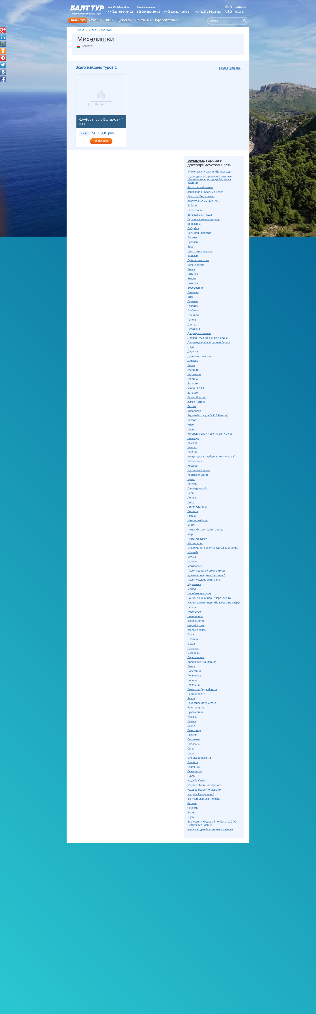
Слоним (192, 735)
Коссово (192, 466)
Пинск (191, 666)
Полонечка (194, 675)
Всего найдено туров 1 (96, 68)
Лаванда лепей (197, 488)
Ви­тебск (192, 274)
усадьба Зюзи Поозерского (204, 785)
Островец (193, 653)
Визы (109, 20)
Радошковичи (196, 694)
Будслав (192, 256)
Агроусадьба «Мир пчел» (203, 201)
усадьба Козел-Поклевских (204, 790)
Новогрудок (194, 612)
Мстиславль (194, 566)
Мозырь (192, 557)
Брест (191, 247)
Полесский (194, 671)
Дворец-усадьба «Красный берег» (208, 342)
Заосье (191, 406)
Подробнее (101, 141)
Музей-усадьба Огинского (203, 580)
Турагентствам (166, 20)
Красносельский (197, 475)
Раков (191, 698)
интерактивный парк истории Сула (209, 434)
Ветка (191, 269)
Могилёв (192, 552)
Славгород (194, 730)
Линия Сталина (197, 507)
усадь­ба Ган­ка (196, 780)
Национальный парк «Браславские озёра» (213, 602)
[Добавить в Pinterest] (3, 58)
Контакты (143, 20)
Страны (95, 20)
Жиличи (192, 370)
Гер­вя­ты (192, 301)
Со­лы (190, 748)
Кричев (192, 484)
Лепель (192, 498)
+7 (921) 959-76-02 (120, 11)
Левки (191, 493)
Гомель (192, 320)
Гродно (191, 324)
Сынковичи (194, 771)
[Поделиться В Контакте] (3, 72)
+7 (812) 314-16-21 (176, 11)
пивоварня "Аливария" (201, 662)
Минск (191, 525)
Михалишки (195, 543)
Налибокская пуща (199, 593)
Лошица (192, 511)
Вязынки (193, 292)
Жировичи (194, 374)
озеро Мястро (195, 621)
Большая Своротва (199, 233)
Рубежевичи (195, 712)
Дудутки (192, 351)
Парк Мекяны (195, 657)
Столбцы (192, 762)
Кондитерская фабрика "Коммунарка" (211, 456)
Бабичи (192, 205)
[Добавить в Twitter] (3, 65)
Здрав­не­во (194, 411)
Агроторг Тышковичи (201, 196)
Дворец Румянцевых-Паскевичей (208, 338)
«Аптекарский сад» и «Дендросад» (209, 171)
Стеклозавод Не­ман (199, 758)
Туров (191, 776)
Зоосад (191, 420)
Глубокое (193, 310)
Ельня (191, 365)
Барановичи (195, 210)
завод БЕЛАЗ (195, 388)
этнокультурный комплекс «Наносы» (210, 829)
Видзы (191, 278)
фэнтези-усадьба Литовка (203, 799)
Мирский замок (197, 539)
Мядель (192, 589)
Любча (191, 516)
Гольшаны (194, 315)
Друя (190, 347)
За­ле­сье (192, 383)
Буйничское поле (198, 260)
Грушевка (193, 329)
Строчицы (193, 767)
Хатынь (192, 803)
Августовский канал (200, 187)
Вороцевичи (195, 288)
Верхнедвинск (196, 265)
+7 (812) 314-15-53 (208, 11)
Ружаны (192, 717)
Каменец (192, 443)
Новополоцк (195, 616)
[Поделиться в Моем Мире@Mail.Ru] (3, 44)
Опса (190, 634)
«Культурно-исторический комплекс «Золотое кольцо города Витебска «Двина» (210, 179)
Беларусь (87, 46)
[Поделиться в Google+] (3, 30)
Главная (80, 30)
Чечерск (192, 808)
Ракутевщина (195, 707)
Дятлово (192, 361)
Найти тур (78, 20)
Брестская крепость (199, 251)
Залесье (192, 393)
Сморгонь (193, 744)
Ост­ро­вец (193, 648)
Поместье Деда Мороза (202, 689)
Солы (190, 753)
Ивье (190, 424)
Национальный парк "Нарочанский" (209, 598)
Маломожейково (197, 520)
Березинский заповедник (203, 219)
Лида (190, 502)
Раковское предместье (201, 703)
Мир (190, 534)
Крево (191, 479)
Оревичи (193, 639)
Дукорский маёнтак (199, 356)
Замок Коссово (196, 397)
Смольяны (193, 739)
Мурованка (194, 584)
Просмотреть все (229, 68)
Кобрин (192, 452)
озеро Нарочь (195, 625)
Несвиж (192, 607)
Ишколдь (193, 438)
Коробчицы (194, 461)
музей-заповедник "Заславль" (206, 575)
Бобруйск (193, 228)
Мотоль (192, 561)
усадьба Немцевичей (200, 794)
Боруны (192, 237)
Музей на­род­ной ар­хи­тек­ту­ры (206, 571)
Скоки (191, 726)
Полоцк (192, 680)
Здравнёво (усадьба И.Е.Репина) (207, 415)
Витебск (192, 283)
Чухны (191, 812)
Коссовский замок (198, 470)
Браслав (192, 242)
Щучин (191, 817)
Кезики (192, 447)
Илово (191, 429)
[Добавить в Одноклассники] (3, 51)
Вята (190, 297)
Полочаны (193, 685)
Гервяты (192, 306)
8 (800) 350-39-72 (148, 11)
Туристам (124, 20)
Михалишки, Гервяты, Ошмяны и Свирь (212, 548)
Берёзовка (194, 224)
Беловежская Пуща (199, 215)
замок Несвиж (196, 402)
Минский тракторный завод (205, 529)
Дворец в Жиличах (199, 333)
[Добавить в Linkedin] (3, 37)
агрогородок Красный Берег (205, 192)
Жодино (192, 379)
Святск (191, 721)
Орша (191, 644)
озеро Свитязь (196, 630)
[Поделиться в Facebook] (3, 79)
